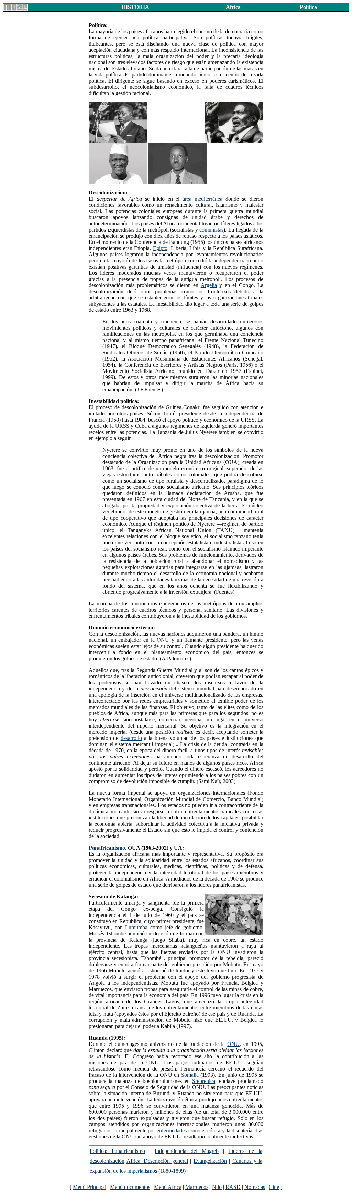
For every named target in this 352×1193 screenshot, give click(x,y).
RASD (233, 1187)
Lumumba (136, 927)
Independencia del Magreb (187, 1151)
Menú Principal (89, 1187)
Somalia (190, 1075)
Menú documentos (130, 1187)
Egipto (160, 248)
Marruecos (196, 1187)
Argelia (209, 285)
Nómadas (254, 1187)
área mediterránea (202, 199)
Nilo (217, 1187)
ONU (163, 640)
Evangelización (210, 1161)
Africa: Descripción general (157, 1161)
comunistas (211, 230)
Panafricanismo (107, 848)
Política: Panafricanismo (117, 1151)
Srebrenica (203, 1081)
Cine (274, 1187)
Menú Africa (168, 1187)
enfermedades (172, 1130)
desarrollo (131, 738)
